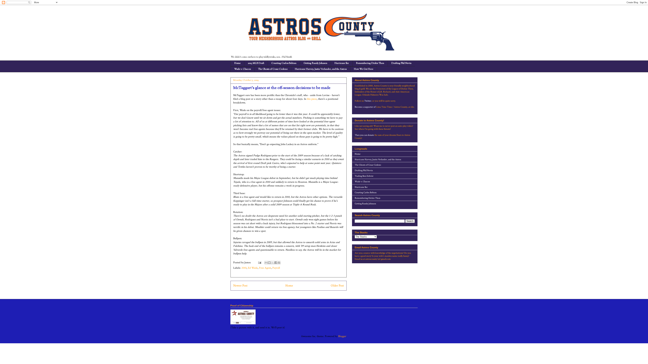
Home (237, 63)
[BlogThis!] (269, 262)
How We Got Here (363, 69)
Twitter (367, 100)
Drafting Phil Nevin (401, 63)
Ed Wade (253, 268)
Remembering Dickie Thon (370, 63)
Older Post (337, 285)
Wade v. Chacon (242, 69)
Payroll (276, 268)
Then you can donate (364, 135)
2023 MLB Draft (256, 63)
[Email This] (266, 262)
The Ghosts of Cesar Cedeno (273, 69)
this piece (312, 99)
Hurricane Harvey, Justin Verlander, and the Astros (321, 69)
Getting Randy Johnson (315, 63)
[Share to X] (272, 262)
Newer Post (240, 285)
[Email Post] (259, 262)
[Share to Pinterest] (279, 262)
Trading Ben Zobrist (364, 176)
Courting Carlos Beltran (283, 63)
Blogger (342, 336)
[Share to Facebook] (275, 262)
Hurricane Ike (341, 63)
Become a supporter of (365, 106)
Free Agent (265, 268)
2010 (244, 268)
